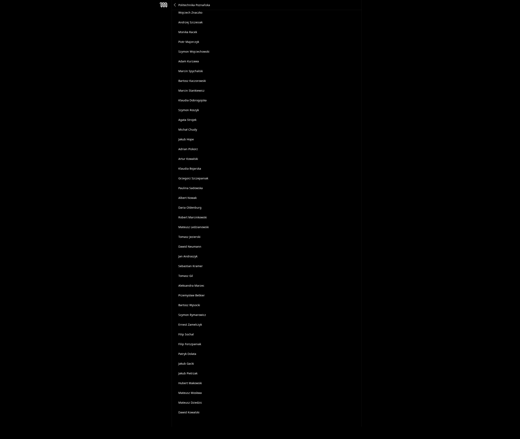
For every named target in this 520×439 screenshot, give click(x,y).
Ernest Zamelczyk (190, 324)
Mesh (163, 4)
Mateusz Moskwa (190, 393)
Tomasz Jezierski (189, 237)
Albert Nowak (187, 198)
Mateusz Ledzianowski (193, 227)
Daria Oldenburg (190, 207)
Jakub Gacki (186, 363)
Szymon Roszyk (188, 110)
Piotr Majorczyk (188, 42)
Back (175, 5)
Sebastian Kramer (190, 266)
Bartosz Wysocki (189, 305)
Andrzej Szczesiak (190, 22)
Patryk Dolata (187, 354)
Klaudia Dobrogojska (192, 100)
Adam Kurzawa (188, 61)
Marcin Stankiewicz (191, 90)
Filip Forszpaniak (189, 344)
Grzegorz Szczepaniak (193, 178)
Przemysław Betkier (191, 295)
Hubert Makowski (190, 383)
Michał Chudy (187, 129)
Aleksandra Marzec (191, 285)
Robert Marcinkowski (192, 217)
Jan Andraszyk (187, 256)
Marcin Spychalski (190, 71)
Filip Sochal (186, 334)
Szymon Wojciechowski (193, 51)
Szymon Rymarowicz (192, 315)
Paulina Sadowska (190, 188)
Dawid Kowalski (188, 412)
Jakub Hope (186, 139)
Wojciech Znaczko (190, 12)
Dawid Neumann (189, 246)
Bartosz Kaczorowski (192, 81)
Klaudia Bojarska (189, 168)
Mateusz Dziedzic (190, 402)
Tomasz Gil (185, 276)
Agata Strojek (187, 120)
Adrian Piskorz (188, 149)
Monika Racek (187, 32)
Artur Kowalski (188, 159)
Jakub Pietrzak (187, 373)
